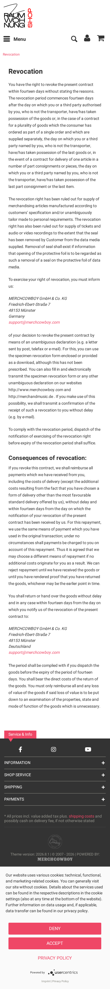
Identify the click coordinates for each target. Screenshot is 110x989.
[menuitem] (14, 39)
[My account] (87, 39)
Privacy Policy (55, 958)
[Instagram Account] (53, 749)
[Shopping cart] (101, 39)
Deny (55, 928)
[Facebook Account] (20, 749)
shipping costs (81, 816)
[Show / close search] (74, 39)
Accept (55, 943)
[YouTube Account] (88, 749)
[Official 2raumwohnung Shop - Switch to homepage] (25, 15)
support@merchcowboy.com (34, 322)
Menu (20, 39)
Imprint (45, 981)
